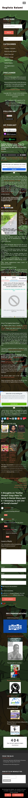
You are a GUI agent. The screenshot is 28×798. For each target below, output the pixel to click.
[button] (14, 393)
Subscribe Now (14, 404)
